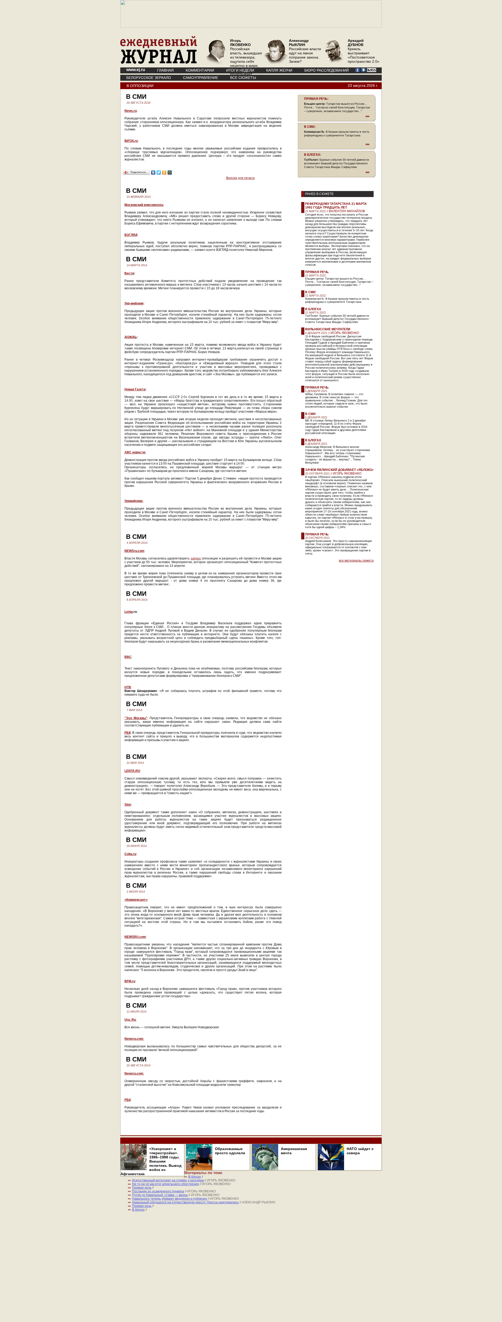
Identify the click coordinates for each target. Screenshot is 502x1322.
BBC (128, 657)
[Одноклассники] (164, 172)
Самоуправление (200, 78)
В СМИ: (310, 127)
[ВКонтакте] (153, 172)
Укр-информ (133, 303)
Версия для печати (240, 178)
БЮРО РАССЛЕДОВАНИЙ (326, 70)
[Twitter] (159, 172)
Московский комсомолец (143, 205)
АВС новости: (135, 452)
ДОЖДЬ (130, 337)
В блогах (313, 309)
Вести (129, 273)
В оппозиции (140, 86)
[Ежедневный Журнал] (158, 63)
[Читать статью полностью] (336, 116)
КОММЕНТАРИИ (200, 70)
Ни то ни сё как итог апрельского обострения (165, 1184)
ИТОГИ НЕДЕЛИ (240, 70)
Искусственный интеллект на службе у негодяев (168, 1180)
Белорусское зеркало (148, 78)
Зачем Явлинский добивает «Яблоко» (339, 470)
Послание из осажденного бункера (158, 1191)
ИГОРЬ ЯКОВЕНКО (344, 333)
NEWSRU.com (135, 937)
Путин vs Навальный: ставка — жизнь (160, 1195)
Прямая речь (317, 272)
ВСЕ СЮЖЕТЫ (243, 78)
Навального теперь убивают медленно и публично (169, 1198)
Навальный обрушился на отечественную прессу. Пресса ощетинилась (185, 1202)
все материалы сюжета (356, 560)
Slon (127, 804)
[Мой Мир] (170, 172)
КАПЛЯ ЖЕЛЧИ (279, 70)
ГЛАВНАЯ (165, 70)
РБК (127, 1100)
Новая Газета (134, 389)
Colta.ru (130, 854)
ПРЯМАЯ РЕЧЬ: (316, 99)
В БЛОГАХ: (312, 155)
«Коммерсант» (135, 900)
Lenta (128, 612)
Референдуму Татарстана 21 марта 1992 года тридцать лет (336, 205)
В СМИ (310, 292)
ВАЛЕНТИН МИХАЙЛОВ (347, 211)
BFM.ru (129, 981)
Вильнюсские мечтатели (327, 329)
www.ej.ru (135, 69)
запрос (196, 558)
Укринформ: (133, 501)
